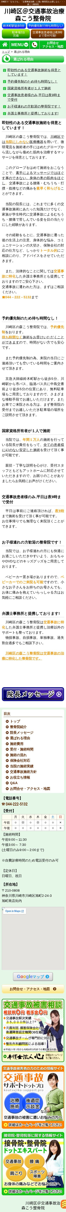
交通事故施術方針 (23, 772)
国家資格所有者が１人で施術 (29, 88)
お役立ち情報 (20, 777)
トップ (6, 51)
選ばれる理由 (20, 738)
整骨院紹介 (18, 727)
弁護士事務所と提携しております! (32, 113)
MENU (17, 44)
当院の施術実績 (21, 766)
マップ (30, 976)
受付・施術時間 (21, 749)
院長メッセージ (21, 732)
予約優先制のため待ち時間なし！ (32, 81)
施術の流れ (18, 755)
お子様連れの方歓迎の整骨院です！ (34, 106)
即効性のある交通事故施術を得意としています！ (34, 72)
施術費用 (16, 744)
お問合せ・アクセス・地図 (30, 788)
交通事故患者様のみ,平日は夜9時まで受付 (33, 97)
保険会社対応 (20, 760)
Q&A (14, 783)
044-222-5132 (17, 804)
